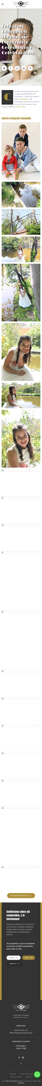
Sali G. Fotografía (11, 1081)
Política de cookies (15, 1077)
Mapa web (29, 1077)
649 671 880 (20, 107)
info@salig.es (23, 99)
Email (27, 957)
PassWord (25, 1017)
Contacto (13, 963)
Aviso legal (12, 1074)
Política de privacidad (26, 1074)
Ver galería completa (19, 895)
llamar (12, 957)
